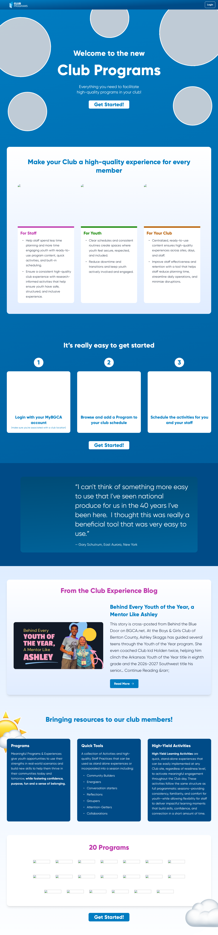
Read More (122, 684)
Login (210, 4)
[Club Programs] (19, 4)
